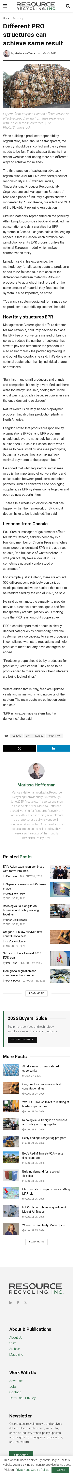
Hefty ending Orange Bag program (44, 1138)
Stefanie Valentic (16, 941)
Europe (39, 735)
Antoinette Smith (15, 894)
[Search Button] (68, 6)
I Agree (60, 1469)
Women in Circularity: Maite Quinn (43, 1225)
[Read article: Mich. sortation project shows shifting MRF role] (11, 1193)
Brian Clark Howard (17, 920)
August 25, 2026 (34, 1143)
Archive (14, 1349)
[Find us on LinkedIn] (10, 1302)
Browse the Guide (22, 1039)
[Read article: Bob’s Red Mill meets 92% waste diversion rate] (11, 1157)
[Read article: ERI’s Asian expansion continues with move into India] (60, 872)
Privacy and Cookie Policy (31, 1469)
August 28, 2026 (15, 946)
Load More (36, 993)
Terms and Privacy (22, 1398)
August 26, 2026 (35, 980)
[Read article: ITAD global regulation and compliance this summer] (60, 976)
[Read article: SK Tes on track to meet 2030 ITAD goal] (60, 958)
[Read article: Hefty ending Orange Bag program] (11, 1141)
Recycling (18, 18)
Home (6, 18)
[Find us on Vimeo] (17, 1302)
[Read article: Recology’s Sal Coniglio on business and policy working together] (60, 911)
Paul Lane (11, 876)
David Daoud (13, 980)
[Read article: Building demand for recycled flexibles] (11, 1175)
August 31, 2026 (32, 876)
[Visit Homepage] (36, 6)
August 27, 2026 (32, 963)
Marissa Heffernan (25, 53)
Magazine (16, 1354)
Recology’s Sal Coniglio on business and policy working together (21, 910)
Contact (15, 1392)
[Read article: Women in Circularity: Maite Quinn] (11, 1229)
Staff (12, 1343)
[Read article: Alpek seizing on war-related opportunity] (11, 1070)
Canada (16, 735)
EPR (28, 735)
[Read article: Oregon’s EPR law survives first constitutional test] (60, 937)
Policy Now (54, 735)
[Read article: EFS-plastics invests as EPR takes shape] (60, 889)
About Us (15, 1337)
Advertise (16, 1381)
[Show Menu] (5, 6)
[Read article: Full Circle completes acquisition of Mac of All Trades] (11, 1211)
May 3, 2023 (50, 53)
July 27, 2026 (32, 1075)
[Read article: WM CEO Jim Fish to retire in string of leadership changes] (11, 1106)
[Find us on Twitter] (25, 1302)
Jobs (13, 1386)
